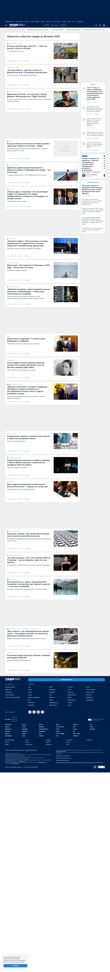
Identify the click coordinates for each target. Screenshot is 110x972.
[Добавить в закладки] (77, 61)
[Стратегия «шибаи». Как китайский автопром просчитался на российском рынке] (66, 539)
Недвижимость (9, 21)
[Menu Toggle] (6, 25)
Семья (69, 705)
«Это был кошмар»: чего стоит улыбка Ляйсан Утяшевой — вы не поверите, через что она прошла (28, 560)
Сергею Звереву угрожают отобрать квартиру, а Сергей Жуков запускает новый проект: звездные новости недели (28, 462)
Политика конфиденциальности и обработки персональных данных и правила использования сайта (79, 762)
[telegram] (29, 712)
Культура (51, 692)
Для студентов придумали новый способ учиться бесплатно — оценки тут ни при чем (27, 485)
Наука (51, 700)
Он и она (70, 687)
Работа (70, 697)
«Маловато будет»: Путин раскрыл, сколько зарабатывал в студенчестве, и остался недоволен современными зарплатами (27, 243)
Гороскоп (49, 21)
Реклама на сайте (10, 687)
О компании (8, 692)
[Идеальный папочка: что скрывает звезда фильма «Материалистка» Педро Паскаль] (66, 99)
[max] (38, 712)
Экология (88, 695)
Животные (31, 702)
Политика (70, 692)
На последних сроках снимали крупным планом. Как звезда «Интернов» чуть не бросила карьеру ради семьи (25, 365)
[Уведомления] (100, 25)
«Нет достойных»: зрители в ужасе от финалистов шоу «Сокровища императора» (27, 71)
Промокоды (79, 21)
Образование (53, 705)
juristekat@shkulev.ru (42, 762)
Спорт (87, 687)
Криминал (52, 689)
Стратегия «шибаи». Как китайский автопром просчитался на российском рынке (28, 535)
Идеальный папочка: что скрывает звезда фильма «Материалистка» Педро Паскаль (27, 95)
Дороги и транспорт (34, 697)
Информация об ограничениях (63, 755)
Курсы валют (57, 21)
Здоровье (31, 705)
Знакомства (19, 21)
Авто (29, 687)
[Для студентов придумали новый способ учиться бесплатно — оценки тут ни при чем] (66, 489)
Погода (26, 21)
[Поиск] (96, 25)
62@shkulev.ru (22, 761)
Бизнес (30, 689)
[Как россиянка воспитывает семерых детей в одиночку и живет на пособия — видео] (66, 148)
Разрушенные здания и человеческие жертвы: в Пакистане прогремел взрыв (29, 437)
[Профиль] (104, 25)
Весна (30, 692)
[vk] (34, 712)
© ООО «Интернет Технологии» (30, 767)
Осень (69, 689)
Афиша (43, 21)
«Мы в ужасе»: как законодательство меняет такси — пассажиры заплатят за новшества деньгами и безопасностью (28, 633)
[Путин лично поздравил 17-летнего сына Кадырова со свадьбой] (66, 343)
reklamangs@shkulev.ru (61, 751)
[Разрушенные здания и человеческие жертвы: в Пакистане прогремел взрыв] (66, 441)
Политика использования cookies (63, 758)
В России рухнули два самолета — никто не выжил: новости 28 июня (27, 47)
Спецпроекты (90, 700)
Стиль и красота (90, 689)
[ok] (42, 712)
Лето (50, 695)
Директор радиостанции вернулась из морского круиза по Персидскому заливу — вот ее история (29, 170)
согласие (9, 962)
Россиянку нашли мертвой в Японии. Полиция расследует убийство (28, 656)
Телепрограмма (34, 21)
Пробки (64, 21)
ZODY (69, 21)
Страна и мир (90, 692)
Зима (50, 687)
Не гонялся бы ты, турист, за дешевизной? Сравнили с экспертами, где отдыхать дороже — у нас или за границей (28, 584)
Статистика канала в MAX (12, 697)
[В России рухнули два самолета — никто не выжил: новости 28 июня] (66, 51)
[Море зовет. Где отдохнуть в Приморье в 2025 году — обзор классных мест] (66, 270)
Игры (73, 21)
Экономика (89, 697)
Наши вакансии (9, 695)
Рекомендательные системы (62, 760)
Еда (29, 700)
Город (30, 695)
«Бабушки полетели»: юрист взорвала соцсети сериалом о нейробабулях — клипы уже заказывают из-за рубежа (28, 291)
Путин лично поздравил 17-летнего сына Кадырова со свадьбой (26, 340)
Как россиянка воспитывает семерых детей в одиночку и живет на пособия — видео (28, 145)
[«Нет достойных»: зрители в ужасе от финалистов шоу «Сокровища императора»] (66, 75)
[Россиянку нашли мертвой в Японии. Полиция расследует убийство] (66, 660)
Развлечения (71, 700)
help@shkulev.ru (15, 763)
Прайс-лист (8, 689)
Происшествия (72, 695)
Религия (70, 702)
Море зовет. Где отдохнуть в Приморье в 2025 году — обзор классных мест (28, 266)
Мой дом (51, 697)
